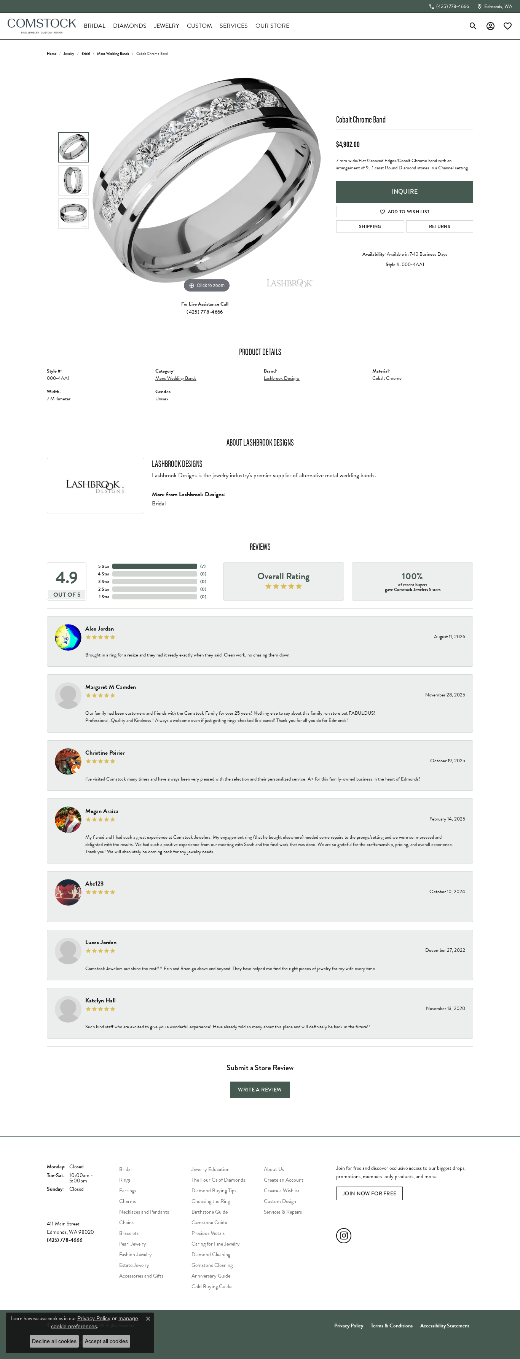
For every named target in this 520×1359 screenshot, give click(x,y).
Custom (199, 25)
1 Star (104, 596)
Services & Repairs (283, 1212)
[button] (473, 25)
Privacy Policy (348, 1326)
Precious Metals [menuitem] (208, 1233)
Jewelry (166, 25)
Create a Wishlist (282, 1191)
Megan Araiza (101, 811)
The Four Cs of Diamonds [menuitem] (218, 1180)
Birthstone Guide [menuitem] (209, 1212)
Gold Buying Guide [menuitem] (211, 1286)
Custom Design (280, 1201)
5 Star (103, 566)
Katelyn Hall (100, 1000)
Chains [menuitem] (126, 1223)
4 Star (103, 573)
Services (234, 25)
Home (51, 53)
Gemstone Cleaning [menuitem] (212, 1265)
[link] (449, 6)
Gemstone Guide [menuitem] (209, 1223)
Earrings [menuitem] (127, 1191)
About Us (274, 1169)
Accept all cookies (106, 1341)
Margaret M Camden (110, 686)
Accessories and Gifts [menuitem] (141, 1276)
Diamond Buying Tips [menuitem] (213, 1191)
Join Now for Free (369, 1193)
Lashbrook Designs (282, 378)
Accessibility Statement (444, 1326)
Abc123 (94, 883)
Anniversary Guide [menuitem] (210, 1276)
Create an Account (283, 1180)
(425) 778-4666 (205, 311)
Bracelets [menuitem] (129, 1233)
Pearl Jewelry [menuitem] (132, 1244)
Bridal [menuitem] (125, 1169)
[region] (207, 180)
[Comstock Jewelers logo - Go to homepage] (42, 26)
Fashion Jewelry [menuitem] (135, 1255)
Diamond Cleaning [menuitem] (210, 1255)
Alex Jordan (99, 628)
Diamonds (130, 25)
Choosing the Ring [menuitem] (210, 1201)
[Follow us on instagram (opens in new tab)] (343, 1235)
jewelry (69, 53)
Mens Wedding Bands (113, 53)
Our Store (272, 25)
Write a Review (260, 1090)
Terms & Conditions (392, 1326)
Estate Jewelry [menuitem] (134, 1265)
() (203, 566)
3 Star (103, 581)
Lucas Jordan (100, 942)
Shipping (370, 226)
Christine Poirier (104, 752)
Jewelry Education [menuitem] (210, 1169)
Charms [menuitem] (127, 1201)
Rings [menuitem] (125, 1180)
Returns (439, 226)
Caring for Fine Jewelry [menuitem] (215, 1244)
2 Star (103, 589)
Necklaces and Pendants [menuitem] (144, 1212)
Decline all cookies (54, 1341)
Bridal (94, 25)
